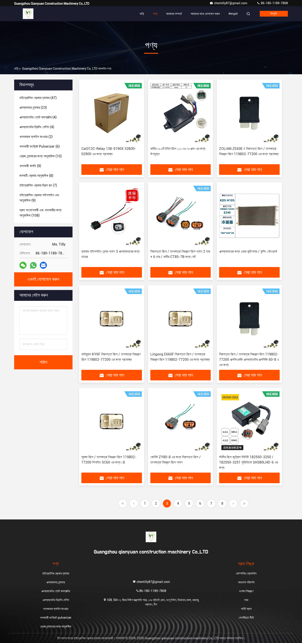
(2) (36, 137)
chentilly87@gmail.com (231, 3)
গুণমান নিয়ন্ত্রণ (246, 591)
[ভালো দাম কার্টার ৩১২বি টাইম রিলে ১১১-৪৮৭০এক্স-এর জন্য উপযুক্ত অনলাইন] (180, 113)
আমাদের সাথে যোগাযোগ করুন (205, 13)
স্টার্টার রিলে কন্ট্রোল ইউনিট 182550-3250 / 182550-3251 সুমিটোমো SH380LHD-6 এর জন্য (248, 462)
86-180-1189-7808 (274, 3)
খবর (246, 600)
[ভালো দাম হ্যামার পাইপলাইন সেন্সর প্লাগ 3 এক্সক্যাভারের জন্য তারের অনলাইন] (111, 216)
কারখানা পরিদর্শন (246, 582)
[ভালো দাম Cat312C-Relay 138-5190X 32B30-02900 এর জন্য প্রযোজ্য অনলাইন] (111, 113)
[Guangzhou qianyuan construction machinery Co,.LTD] (28, 13)
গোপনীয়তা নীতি (246, 617)
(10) (40, 156)
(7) (38, 185)
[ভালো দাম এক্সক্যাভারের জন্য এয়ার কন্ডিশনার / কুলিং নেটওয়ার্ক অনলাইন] (249, 216)
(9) (30, 166)
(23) (33, 107)
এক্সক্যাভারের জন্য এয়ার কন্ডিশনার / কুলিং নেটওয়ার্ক (248, 251)
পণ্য (155, 13)
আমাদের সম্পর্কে (174, 13)
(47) (38, 98)
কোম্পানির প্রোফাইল (246, 573)
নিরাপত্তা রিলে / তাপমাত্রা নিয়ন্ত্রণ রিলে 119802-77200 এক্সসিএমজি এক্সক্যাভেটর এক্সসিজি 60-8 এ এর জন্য (249, 359)
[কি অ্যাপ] (33, 265)
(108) (40, 213)
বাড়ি (142, 13)
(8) (36, 176)
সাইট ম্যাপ (246, 609)
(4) (38, 117)
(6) (39, 146)
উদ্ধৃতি (273, 13)
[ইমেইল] (43, 265)
